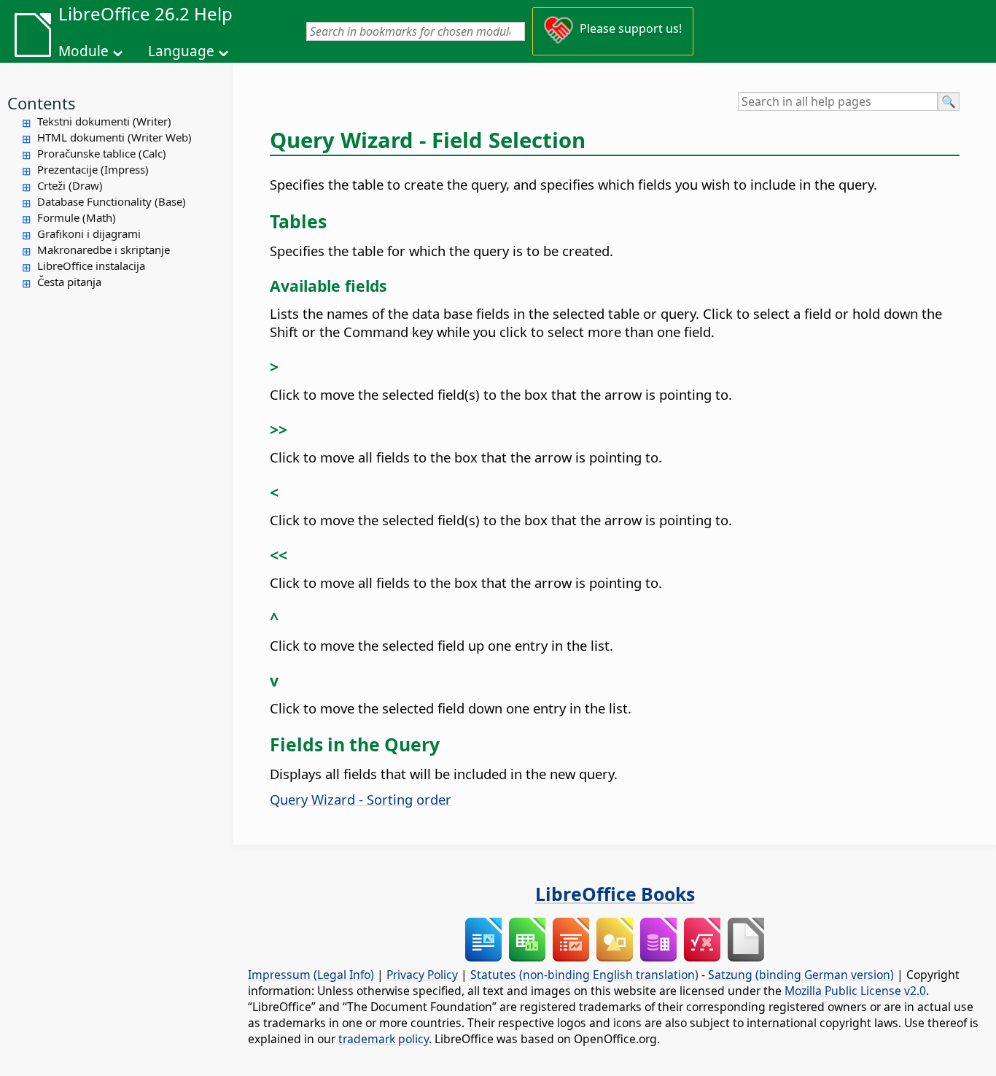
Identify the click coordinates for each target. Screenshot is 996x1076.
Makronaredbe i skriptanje (103, 249)
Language (181, 51)
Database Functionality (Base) (111, 201)
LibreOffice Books (615, 893)
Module (83, 51)
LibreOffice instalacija (91, 265)
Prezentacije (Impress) (93, 169)
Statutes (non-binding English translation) (584, 975)
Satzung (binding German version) (801, 975)
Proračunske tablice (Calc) (101, 153)
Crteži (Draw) (70, 185)
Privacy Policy (422, 975)
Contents (41, 103)
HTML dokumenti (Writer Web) (114, 137)
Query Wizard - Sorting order (360, 799)
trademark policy (383, 1039)
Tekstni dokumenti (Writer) (104, 121)
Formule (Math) (76, 217)
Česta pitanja (69, 281)
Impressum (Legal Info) (311, 975)
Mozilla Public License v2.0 (855, 991)
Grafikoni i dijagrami (89, 233)
